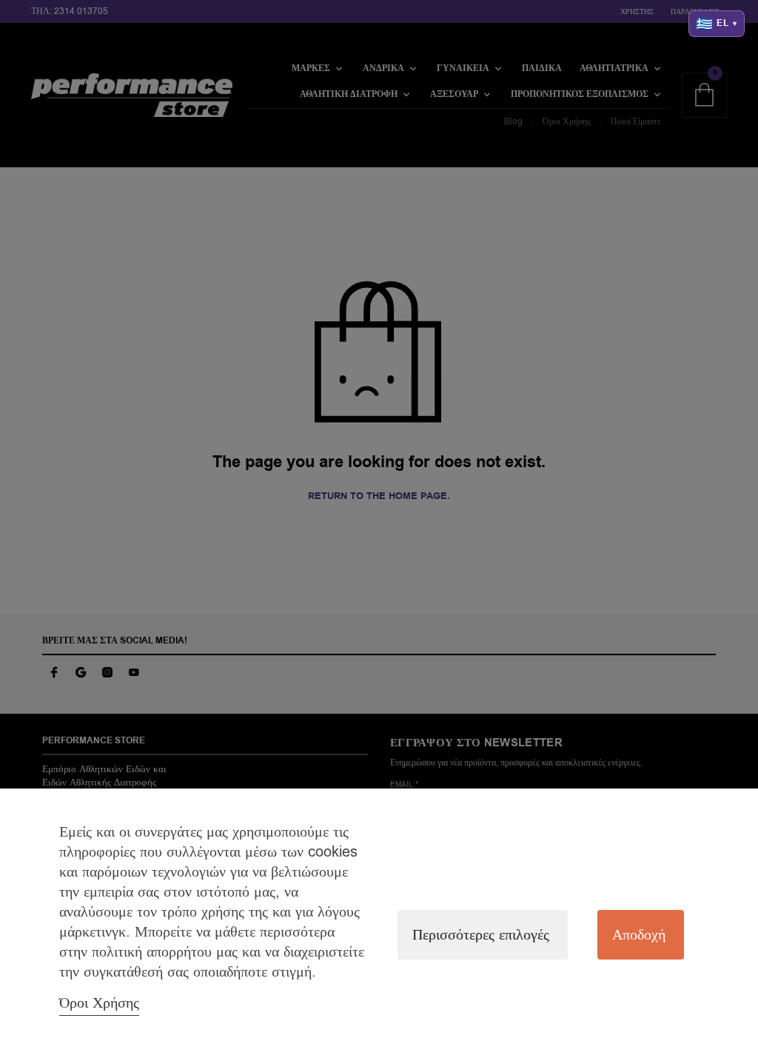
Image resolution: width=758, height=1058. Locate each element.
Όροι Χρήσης (99, 1003)
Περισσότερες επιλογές (480, 935)
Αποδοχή (638, 935)
